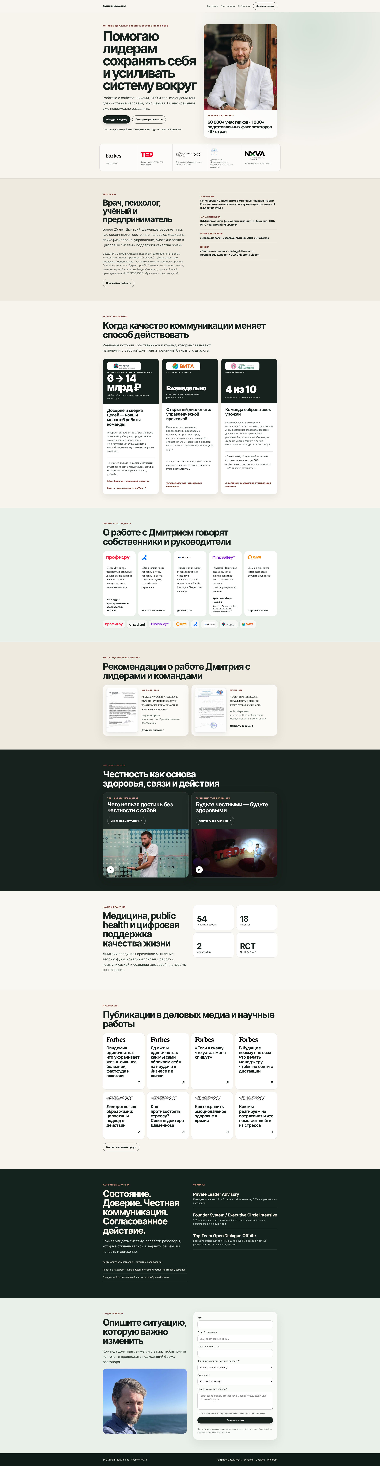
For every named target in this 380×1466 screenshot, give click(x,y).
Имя (199, 1317)
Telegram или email (208, 1346)
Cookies (260, 1459)
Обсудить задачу (116, 119)
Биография (212, 6)
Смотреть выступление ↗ (126, 820)
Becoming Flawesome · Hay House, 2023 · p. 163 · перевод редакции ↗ (225, 608)
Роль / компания (207, 1332)
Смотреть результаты (149, 119)
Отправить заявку (235, 1420)
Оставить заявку (265, 6)
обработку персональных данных (229, 1413)
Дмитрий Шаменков (114, 5)
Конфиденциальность (229, 1459)
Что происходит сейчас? (212, 1389)
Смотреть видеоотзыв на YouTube (126, 488)
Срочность (203, 1375)
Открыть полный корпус (121, 1147)
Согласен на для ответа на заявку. (233, 1413)
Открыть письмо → (153, 729)
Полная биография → (118, 283)
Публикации (244, 6)
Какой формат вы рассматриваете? (218, 1361)
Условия (249, 1459)
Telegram (272, 1459)
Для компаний (228, 6)
